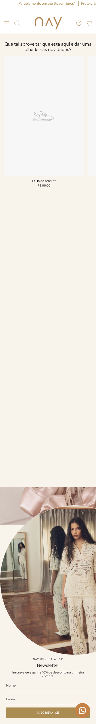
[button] (17, 23)
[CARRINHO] (89, 23)
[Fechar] (88, 532)
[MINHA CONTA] (79, 23)
